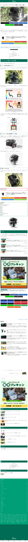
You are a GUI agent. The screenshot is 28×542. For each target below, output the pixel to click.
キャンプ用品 (19, 289)
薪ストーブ (24, 290)
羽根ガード (21, 290)
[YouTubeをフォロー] (20, 302)
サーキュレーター (23, 289)
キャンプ (12, 289)
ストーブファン (2, 290)
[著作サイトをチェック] (7, 300)
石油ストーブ (17, 290)
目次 (13, 463)
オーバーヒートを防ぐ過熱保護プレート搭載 (14, 55)
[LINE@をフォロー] (7, 305)
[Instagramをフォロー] (7, 302)
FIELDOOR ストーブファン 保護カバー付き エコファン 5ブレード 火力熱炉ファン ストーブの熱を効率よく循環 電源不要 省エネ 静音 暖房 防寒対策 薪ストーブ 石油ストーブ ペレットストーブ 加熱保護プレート (16, 37)
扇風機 (12, 290)
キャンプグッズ (2, 289)
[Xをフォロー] (20, 300)
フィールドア (9, 290)
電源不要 (2, 291)
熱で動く (14, 290)
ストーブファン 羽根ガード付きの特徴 (13, 53)
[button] (18, 25)
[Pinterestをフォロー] (20, 303)
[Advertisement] (14, 313)
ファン (6, 290)
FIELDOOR (6, 33)
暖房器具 (6, 289)
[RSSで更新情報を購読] (14, 307)
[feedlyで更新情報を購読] (20, 305)
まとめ (9, 57)
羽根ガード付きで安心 (11, 56)
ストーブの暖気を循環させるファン (13, 54)
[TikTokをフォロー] (7, 303)
